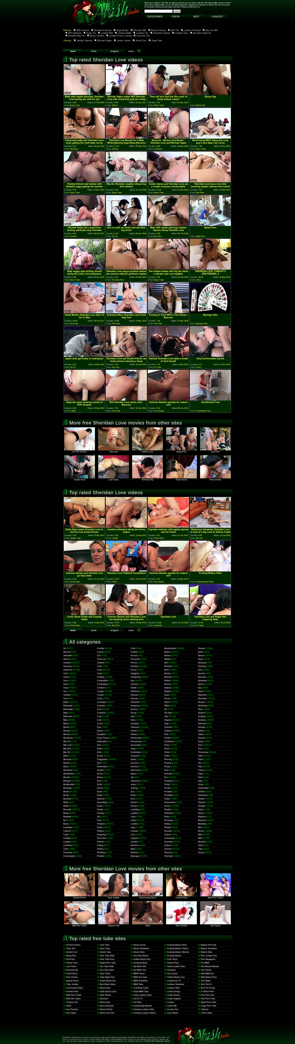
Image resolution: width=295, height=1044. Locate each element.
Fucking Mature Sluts (177, 945)
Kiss (133, 799)
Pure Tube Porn (107, 959)
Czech (100, 723)
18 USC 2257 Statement (154, 1041)
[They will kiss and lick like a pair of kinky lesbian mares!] (168, 94)
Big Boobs (68, 738)
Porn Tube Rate (107, 955)
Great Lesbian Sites (176, 966)
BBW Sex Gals (140, 977)
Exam (99, 791)
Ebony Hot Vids (107, 1013)
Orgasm (168, 720)
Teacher (201, 738)
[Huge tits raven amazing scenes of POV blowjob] (84, 399)
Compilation (102, 684)
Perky (167, 752)
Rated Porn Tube (108, 963)
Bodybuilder (69, 784)
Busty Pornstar (158, 30)
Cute (99, 720)
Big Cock (67, 745)
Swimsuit (202, 723)
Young (201, 852)
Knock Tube (105, 952)
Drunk (100, 774)
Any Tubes (215, 925)
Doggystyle (102, 759)
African (66, 659)
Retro (166, 816)
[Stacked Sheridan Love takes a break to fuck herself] (168, 356)
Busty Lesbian (97, 35)
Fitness (100, 849)
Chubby (100, 648)
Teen (200, 745)
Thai (200, 748)
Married (134, 852)
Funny (133, 670)
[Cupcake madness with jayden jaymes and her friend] (168, 526)
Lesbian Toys (181, 33)
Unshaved (202, 795)
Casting (67, 838)
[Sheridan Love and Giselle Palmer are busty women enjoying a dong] (126, 356)
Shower (201, 648)
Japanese (135, 781)
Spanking (202, 680)
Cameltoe (67, 827)
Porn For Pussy (208, 988)
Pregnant (168, 781)
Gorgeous (135, 705)
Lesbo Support (174, 998)
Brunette (67, 809)
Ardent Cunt (147, 452)
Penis (167, 748)
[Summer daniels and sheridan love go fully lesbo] (84, 570)
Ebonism (104, 998)
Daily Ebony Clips (108, 991)
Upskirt (201, 799)
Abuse (167, 1041)
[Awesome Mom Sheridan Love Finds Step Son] (126, 312)
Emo (99, 781)
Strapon (201, 702)
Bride (65, 802)
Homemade (136, 738)
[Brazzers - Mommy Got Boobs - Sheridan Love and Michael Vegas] (168, 137)
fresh (93, 51)
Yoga (200, 849)
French (134, 662)
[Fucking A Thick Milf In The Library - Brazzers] (168, 312)
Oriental (168, 727)
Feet (99, 820)
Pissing (167, 763)
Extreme (101, 799)
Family (100, 809)
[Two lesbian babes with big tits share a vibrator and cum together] (168, 268)
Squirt (200, 691)
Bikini (65, 756)
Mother (167, 680)
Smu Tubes (105, 973)
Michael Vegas (104, 40)
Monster (168, 677)
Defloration (102, 741)
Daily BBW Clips (141, 991)
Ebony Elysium (107, 1006)
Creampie (101, 702)
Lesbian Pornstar (192, 30)
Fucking (134, 666)
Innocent (135, 763)
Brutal (66, 813)
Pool (166, 770)
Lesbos (170, 1002)
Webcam (202, 820)
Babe (65, 702)
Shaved (167, 849)
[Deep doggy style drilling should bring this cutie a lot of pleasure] (84, 268)
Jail (132, 777)
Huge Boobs (122, 30)
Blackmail (67, 770)
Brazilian (67, 799)
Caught (66, 842)
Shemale (168, 856)
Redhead (168, 813)
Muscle (167, 684)
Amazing (67, 666)
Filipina (100, 831)
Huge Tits (91, 33)
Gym (133, 716)
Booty (66, 795)
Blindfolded (68, 774)
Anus (65, 680)
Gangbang (136, 677)
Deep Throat (103, 738)
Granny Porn (173, 963)
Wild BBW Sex (207, 973)
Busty (65, 824)
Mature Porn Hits (208, 945)
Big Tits (66, 752)
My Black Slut (140, 966)
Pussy (167, 806)
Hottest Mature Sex (176, 977)
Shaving (168, 852)
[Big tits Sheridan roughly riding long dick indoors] (126, 181)
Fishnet (100, 842)
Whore (201, 831)
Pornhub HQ (147, 480)
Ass (65, 691)
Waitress (202, 816)
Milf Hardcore (74, 33)
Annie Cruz (141, 40)
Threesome (203, 752)
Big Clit (66, 741)
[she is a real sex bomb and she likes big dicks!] (126, 225)
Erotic (99, 784)
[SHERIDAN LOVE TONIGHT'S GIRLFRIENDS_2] (210, 268)
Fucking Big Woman (143, 1006)
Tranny (201, 770)
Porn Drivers (215, 480)
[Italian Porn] (210, 225)
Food (133, 648)
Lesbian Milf (107, 33)
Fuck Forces (181, 480)
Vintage (201, 806)
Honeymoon (136, 741)
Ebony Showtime (141, 948)
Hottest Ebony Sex (142, 959)
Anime (66, 677)
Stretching (202, 705)
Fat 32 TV (138, 998)
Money (167, 673)
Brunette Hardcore (202, 33)
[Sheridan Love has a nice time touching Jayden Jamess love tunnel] (210, 181)
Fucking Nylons (174, 955)
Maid (133, 849)
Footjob (134, 652)
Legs (133, 827)
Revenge (168, 820)
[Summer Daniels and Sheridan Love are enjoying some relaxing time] (126, 614)
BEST (196, 16)
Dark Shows (105, 995)
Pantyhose (169, 741)
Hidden (134, 734)
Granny (134, 709)
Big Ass (66, 734)
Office (167, 705)
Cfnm (65, 849)
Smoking (202, 666)
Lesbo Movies (173, 995)
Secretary (168, 842)
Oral (166, 716)
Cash (65, 834)
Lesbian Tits (142, 33)
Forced (134, 655)
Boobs (66, 791)
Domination (102, 766)
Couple (100, 695)
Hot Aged (171, 970)
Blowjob (67, 781)
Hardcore (135, 727)
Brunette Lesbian (161, 33)
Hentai (134, 731)
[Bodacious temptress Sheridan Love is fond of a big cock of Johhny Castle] (210, 526)
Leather (134, 824)
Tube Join (113, 452)
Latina (133, 820)
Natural (167, 688)
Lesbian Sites (173, 988)
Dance (100, 731)
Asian (66, 688)
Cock (99, 670)
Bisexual (67, 759)
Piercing (168, 759)
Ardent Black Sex (108, 981)
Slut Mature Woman (210, 966)
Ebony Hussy (140, 945)
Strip (200, 709)
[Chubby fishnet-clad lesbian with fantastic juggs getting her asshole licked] (84, 181)
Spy (199, 688)
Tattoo (200, 734)
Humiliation (136, 752)
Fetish (100, 827)
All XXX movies (79, 452)
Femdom (101, 824)
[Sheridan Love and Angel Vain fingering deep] (210, 614)
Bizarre (66, 763)
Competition (102, 680)
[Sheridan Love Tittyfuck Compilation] (126, 570)
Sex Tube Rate (107, 966)
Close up (101, 659)
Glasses (134, 698)
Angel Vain (156, 40)
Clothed (100, 662)
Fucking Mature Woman (178, 952)
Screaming (169, 838)
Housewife (136, 745)
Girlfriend (135, 691)
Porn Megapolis (208, 959)
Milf (165, 662)
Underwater (203, 788)
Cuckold (101, 705)
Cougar (100, 691)
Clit (98, 655)
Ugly (200, 781)
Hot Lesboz (172, 973)
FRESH (176, 16)
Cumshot (101, 713)
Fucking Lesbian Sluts (144, 1009)
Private (167, 788)
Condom (101, 688)
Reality (167, 809)
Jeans (133, 784)
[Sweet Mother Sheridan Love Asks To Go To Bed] (84, 312)
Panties (167, 738)
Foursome (135, 659)
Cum (99, 709)
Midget (167, 659)
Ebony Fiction (106, 1009)
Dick (99, 745)
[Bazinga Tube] (210, 312)
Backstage (68, 709)
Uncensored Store (147, 897)
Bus (65, 820)
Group (133, 713)
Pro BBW (205, 963)
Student (201, 713)
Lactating (135, 809)
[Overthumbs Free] (210, 399)
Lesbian (134, 831)
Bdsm (66, 723)
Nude (166, 695)
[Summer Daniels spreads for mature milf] (168, 399)
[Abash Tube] (74, 24)
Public (167, 799)
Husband (135, 756)
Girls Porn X (206, 984)
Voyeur (201, 813)
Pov (166, 777)
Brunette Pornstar (102, 30)
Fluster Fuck (79, 480)
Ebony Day (105, 1002)
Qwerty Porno (79, 897)
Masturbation (170, 648)
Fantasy (100, 813)
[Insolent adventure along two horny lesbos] (126, 526)
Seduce (167, 845)
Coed (99, 673)
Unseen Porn (181, 897)
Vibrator (201, 802)
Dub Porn (215, 452)
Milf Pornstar (82, 30)
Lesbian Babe (124, 33)
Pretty (167, 784)
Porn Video (207, 1013)
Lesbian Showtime (175, 984)
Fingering (101, 834)
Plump (167, 766)
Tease (200, 741)
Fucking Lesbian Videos (145, 1013)
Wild (200, 838)
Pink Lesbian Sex (209, 955)
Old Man (168, 713)
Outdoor (168, 731)
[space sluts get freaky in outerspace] (84, 356)
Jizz (132, 791)
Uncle (200, 784)
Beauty (66, 731)
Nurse (167, 698)
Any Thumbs (181, 925)
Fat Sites (138, 1002)
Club (99, 666)
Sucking (201, 716)
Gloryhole (135, 702)
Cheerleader (69, 856)
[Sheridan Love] (168, 614)
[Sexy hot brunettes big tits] (210, 356)
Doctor (100, 756)
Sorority (201, 673)
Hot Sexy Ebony (141, 955)
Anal (65, 673)
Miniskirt (168, 666)
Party (166, 745)
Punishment (169, 802)
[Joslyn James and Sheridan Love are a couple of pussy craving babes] (168, 181)
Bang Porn (181, 452)
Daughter (101, 734)
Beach (66, 727)
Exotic (100, 795)
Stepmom (202, 695)
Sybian (201, 731)
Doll (99, 763)
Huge (133, 748)
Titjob (200, 759)
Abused (67, 652)
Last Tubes (113, 480)
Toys (200, 766)
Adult (147, 925)
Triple (200, 774)
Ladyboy (135, 813)
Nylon (167, 702)
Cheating (67, 852)
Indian (133, 759)
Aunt (65, 698)
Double (100, 770)
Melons (167, 655)
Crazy (99, 698)
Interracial (135, 770)
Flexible (100, 856)
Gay (132, 680)
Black (65, 766)
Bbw (65, 720)
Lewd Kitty (172, 1006)
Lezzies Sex (172, 1009)
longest (114, 51)
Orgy (166, 723)
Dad (99, 727)
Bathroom (67, 716)
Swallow (202, 720)
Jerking (134, 788)
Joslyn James (124, 40)
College (100, 677)
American (67, 670)
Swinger (202, 727)
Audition (67, 695)
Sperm (201, 684)
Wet (199, 827)
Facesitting (102, 802)
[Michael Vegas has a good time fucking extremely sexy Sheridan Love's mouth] (84, 225)
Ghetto (134, 688)
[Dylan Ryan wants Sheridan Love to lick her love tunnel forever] (84, 526)
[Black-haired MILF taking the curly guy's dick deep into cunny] (210, 137)
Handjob (135, 723)
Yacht (200, 845)
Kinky (133, 795)
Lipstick (134, 842)
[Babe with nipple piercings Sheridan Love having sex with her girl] (84, 94)
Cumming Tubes (141, 988)
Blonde (66, 777)
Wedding (202, 824)
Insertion (135, 766)
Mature (167, 652)
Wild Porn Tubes (215, 897)
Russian (168, 831)
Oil (165, 709)
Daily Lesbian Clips (143, 995)
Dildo (99, 748)
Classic (100, 652)
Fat (98, 816)
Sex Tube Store (107, 970)
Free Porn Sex (207, 995)
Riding (167, 824)
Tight (200, 756)
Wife (200, 834)
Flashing (101, 852)
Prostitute (168, 795)
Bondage (67, 788)
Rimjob (167, 827)
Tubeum (204, 1009)
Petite (167, 756)
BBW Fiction (139, 973)
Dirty (99, 752)
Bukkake (67, 816)
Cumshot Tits (143, 35)
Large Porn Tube (208, 1006)
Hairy (133, 720)
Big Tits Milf (211, 30)
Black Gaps (105, 988)
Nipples (167, 691)
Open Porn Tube (208, 1002)
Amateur (67, 662)
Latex (133, 816)
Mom (166, 670)
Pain (166, 734)
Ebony (100, 777)
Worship (202, 842)
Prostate (168, 791)
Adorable (67, 655)
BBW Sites (138, 984)
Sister (200, 652)
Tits (199, 763)
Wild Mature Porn (209, 977)
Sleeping (202, 662)
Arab (65, 684)
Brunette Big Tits (76, 35)
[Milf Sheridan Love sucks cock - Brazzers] (126, 399)
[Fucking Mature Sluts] (210, 570)
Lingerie (134, 838)
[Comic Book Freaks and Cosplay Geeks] (84, 614)
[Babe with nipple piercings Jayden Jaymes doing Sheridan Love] (168, 225)
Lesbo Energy (173, 991)
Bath (65, 713)
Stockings (202, 698)
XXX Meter (206, 981)
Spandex (202, 677)
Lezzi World (172, 1013)
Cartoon (67, 831)
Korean (134, 806)
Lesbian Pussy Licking (120, 35)
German (134, 684)
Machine (135, 845)
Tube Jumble (113, 897)
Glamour (135, 695)
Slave (200, 659)
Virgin (200, 809)
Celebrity (67, 845)
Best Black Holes (108, 984)
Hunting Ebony (140, 963)
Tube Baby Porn (107, 977)
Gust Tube (104, 945)
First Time (101, 838)
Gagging (135, 673)
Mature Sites (206, 952)
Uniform (201, 791)
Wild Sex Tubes (79, 925)
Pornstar (168, 774)
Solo (200, 670)
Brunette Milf (140, 30)
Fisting (100, 845)
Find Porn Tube (208, 998)
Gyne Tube (105, 948)
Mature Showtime (209, 948)
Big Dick (67, 748)
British (66, 806)
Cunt (99, 716)
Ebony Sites (139, 952)
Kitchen (134, 802)
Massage (135, 856)
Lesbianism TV (174, 981)
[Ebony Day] (210, 94)
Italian (133, 774)
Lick (132, 834)
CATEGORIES (155, 16)
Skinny (201, 655)
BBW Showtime (141, 981)
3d (64, 648)
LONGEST (217, 16)
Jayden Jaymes (84, 40)
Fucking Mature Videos (177, 948)
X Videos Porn (207, 991)
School (167, 834)
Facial (100, 806)
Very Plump (206, 970)
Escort (100, 788)
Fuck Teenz (172, 959)
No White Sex (140, 970)
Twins (200, 777)
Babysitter (68, 705)
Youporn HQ (113, 925)
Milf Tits (175, 30)
